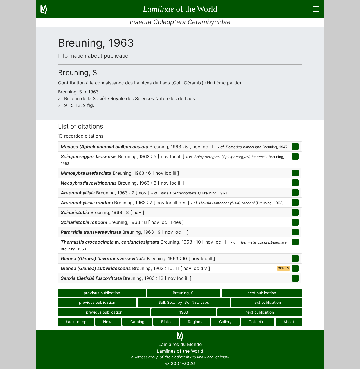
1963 (183, 312)
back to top (76, 322)
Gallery (225, 322)
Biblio (166, 322)
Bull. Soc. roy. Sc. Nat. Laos (183, 302)
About (289, 322)
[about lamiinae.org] (47, 9)
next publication (262, 293)
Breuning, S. (184, 293)
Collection (258, 322)
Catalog (137, 322)
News (108, 322)
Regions (195, 322)
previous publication (102, 293)
